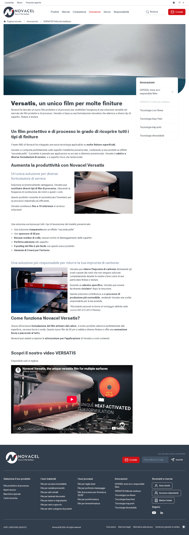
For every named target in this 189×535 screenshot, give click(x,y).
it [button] (180, 2)
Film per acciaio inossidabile (54, 484)
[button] (174, 3)
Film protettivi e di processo (16, 486)
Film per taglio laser (87, 484)
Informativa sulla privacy (143, 527)
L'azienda (9, 2)
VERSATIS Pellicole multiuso (155, 102)
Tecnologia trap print (150, 127)
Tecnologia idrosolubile (152, 135)
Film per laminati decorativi (53, 496)
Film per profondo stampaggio (91, 488)
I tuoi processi (85, 478)
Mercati (66, 11)
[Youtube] (154, 513)
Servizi (107, 11)
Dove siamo (111, 527)
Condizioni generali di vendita (167, 527)
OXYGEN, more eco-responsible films (150, 92)
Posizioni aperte (33, 2)
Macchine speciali (12, 494)
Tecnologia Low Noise (151, 110)
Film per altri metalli (49, 492)
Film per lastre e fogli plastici (54, 500)
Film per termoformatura (89, 503)
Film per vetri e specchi (51, 505)
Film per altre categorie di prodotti (56, 509)
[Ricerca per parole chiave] (147, 12)
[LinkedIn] (162, 513)
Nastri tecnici (10, 490)
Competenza (79, 11)
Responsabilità (121, 11)
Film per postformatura (88, 499)
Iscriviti (179, 460)
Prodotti (55, 11)
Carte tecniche (11, 498)
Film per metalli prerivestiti (53, 488)
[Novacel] (19, 12)
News (19, 2)
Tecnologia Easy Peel (151, 118)
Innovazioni (95, 11)
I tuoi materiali (48, 478)
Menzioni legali (124, 527)
